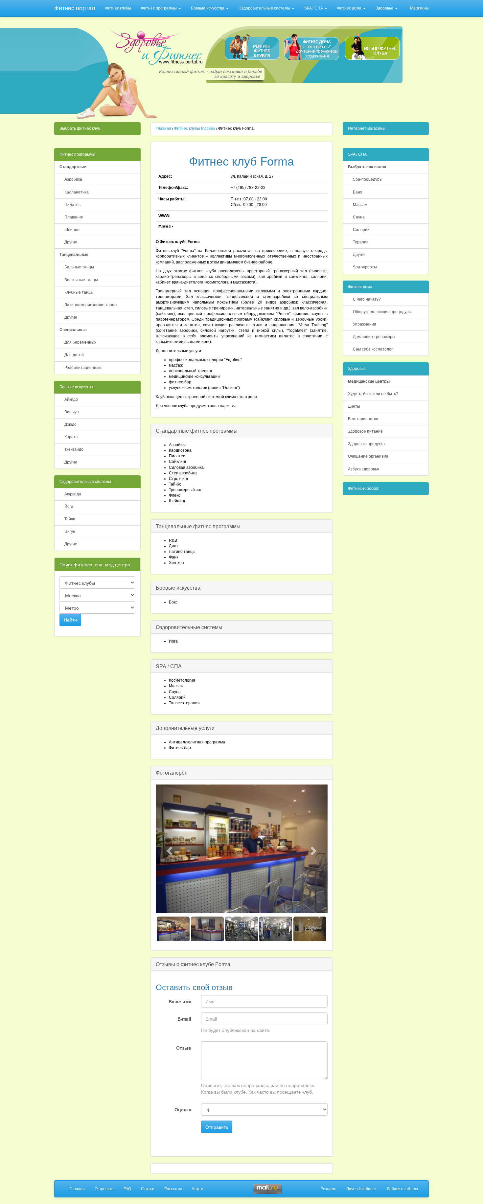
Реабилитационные (83, 367)
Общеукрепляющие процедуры (382, 311)
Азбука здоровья (363, 469)
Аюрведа (72, 494)
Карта (197, 1189)
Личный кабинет (361, 1189)
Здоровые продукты (366, 444)
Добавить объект (403, 1189)
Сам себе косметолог (373, 349)
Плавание (73, 217)
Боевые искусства (208, 8)
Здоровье (385, 8)
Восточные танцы (81, 280)
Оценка (182, 1109)
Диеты (354, 406)
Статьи (147, 1189)
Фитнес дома (349, 8)
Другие (70, 242)
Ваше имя (180, 1001)
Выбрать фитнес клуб (79, 128)
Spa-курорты (365, 267)
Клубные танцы (79, 292)
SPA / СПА (314, 8)
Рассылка (173, 1189)
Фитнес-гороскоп (364, 488)
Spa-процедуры (367, 179)
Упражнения (364, 324)
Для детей (74, 354)
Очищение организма (368, 456)
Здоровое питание (365, 431)
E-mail (184, 1018)
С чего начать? (367, 299)
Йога (68, 506)
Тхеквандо (73, 449)
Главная (163, 128)
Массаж (360, 204)
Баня (357, 192)
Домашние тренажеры (374, 336)
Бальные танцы (79, 267)
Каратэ (71, 437)
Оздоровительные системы (265, 8)
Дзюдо (70, 424)
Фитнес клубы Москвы (194, 128)
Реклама (328, 1189)
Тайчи (69, 519)
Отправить (216, 1127)
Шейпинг (72, 229)
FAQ (127, 1189)
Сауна (359, 217)
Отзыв (183, 1047)
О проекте (104, 1189)
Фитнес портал (74, 8)
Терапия (361, 242)
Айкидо (71, 399)
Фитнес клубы (118, 8)
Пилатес (72, 204)
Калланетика (76, 192)
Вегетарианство (363, 419)
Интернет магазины (366, 128)
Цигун (69, 531)
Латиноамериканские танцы (90, 305)
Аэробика (73, 179)
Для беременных (80, 342)
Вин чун (71, 412)
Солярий (361, 229)
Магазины (419, 8)
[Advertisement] (281, 100)
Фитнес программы (159, 8)
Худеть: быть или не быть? (373, 394)
